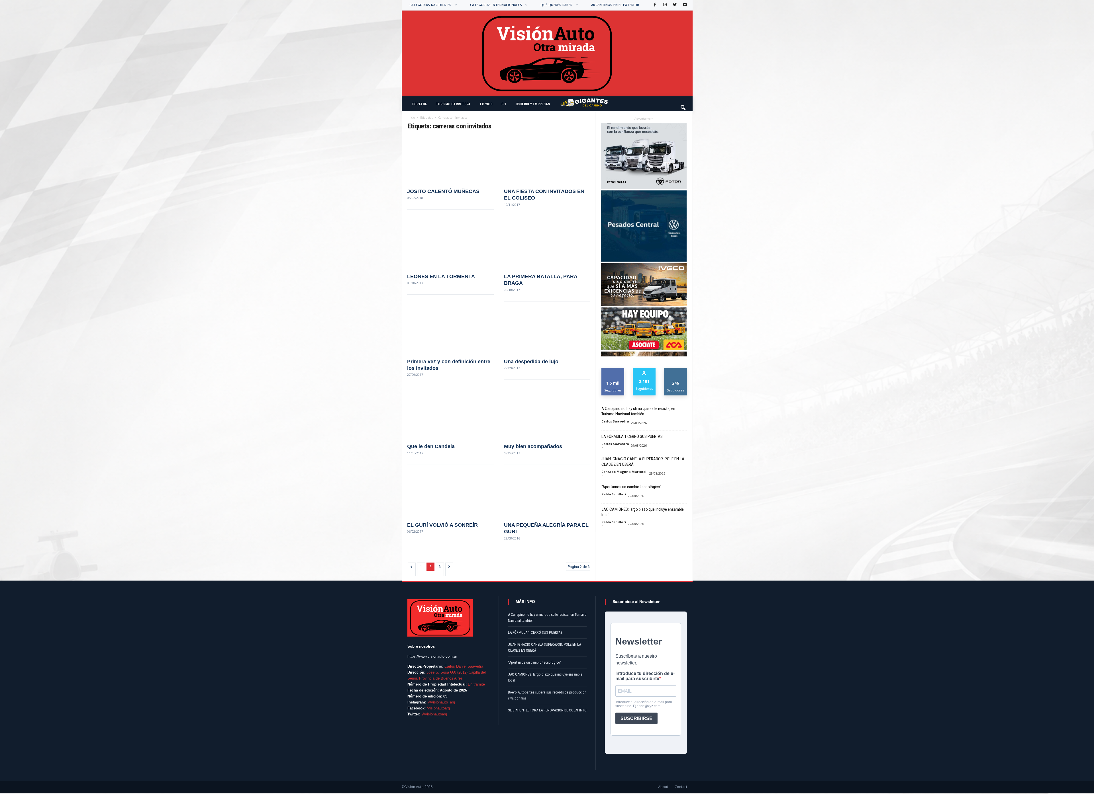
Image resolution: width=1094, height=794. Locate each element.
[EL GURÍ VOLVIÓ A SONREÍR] (450, 493)
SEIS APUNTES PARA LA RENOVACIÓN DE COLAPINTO (547, 710)
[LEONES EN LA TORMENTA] (450, 244)
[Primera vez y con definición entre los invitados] (450, 329)
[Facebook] (654, 5)
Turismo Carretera (453, 104)
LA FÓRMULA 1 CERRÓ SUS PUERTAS (632, 436)
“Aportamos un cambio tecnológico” (631, 486)
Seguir (676, 370)
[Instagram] (664, 5)
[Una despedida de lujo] (547, 329)
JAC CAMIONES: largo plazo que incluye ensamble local (642, 512)
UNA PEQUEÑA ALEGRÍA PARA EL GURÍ (546, 528)
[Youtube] (684, 5)
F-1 (504, 104)
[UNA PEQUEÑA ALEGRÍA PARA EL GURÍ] (547, 493)
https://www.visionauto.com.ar (432, 656)
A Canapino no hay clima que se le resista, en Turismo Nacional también (638, 411)
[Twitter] (674, 5)
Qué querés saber (556, 5)
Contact (681, 786)
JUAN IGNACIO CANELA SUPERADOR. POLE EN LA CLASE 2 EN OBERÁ (642, 461)
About (663, 786)
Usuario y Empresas (533, 104)
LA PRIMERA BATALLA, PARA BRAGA (540, 280)
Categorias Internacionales (496, 5)
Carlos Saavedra (615, 421)
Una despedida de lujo (531, 361)
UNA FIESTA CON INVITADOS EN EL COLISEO (544, 194)
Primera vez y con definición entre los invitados (448, 365)
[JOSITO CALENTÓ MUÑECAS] (450, 159)
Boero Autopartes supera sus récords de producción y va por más (547, 695)
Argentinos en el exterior (615, 5)
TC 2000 (485, 104)
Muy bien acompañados (533, 446)
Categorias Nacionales (430, 5)
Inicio (411, 118)
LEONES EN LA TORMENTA (441, 276)
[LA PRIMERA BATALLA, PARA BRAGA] (547, 244)
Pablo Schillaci (613, 494)
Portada (419, 104)
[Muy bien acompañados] (547, 414)
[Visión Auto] (547, 53)
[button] (683, 105)
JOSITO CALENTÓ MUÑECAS (443, 191)
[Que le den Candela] (450, 414)
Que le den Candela (431, 446)
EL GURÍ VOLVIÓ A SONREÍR (442, 525)
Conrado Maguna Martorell (624, 471)
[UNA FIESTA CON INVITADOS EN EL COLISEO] (547, 159)
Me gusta (613, 370)
